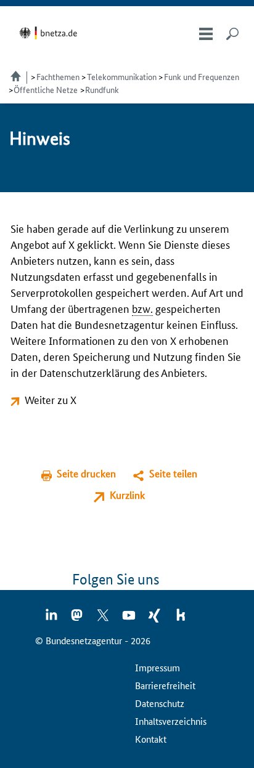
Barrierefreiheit (165, 685)
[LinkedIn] (52, 619)
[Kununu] (180, 619)
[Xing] (155, 619)
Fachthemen (58, 76)
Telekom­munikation (122, 76)
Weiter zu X (50, 399)
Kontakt (150, 738)
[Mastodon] (78, 619)
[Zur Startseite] (50, 33)
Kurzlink (127, 494)
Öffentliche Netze (46, 89)
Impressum (157, 667)
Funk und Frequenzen (201, 76)
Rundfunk (102, 89)
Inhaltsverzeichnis (171, 720)
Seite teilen (173, 473)
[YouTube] (129, 619)
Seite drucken (86, 473)
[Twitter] (104, 619)
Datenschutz (159, 703)
